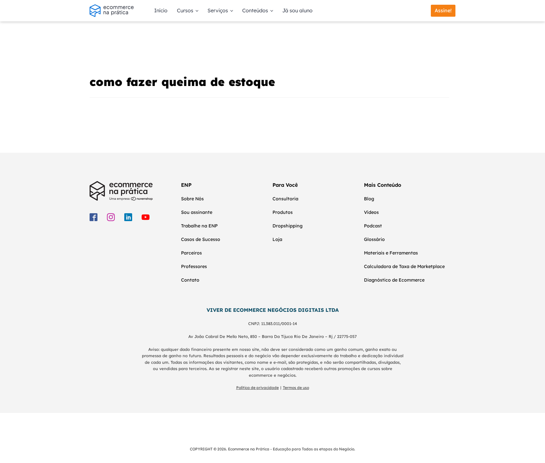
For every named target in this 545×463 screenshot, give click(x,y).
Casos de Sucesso (200, 239)
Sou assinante (196, 212)
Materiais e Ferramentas (391, 253)
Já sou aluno (297, 10)
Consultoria (285, 199)
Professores (194, 266)
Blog (369, 199)
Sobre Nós (192, 199)
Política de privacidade (257, 387)
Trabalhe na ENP (199, 226)
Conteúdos (255, 10)
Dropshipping (287, 226)
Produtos (282, 212)
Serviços (218, 10)
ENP (186, 185)
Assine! (443, 10)
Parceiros (191, 253)
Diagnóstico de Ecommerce (394, 280)
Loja (277, 239)
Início (160, 10)
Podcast (373, 226)
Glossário (374, 239)
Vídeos (371, 212)
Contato (190, 280)
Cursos (185, 10)
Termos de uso (296, 387)
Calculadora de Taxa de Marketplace (404, 266)
